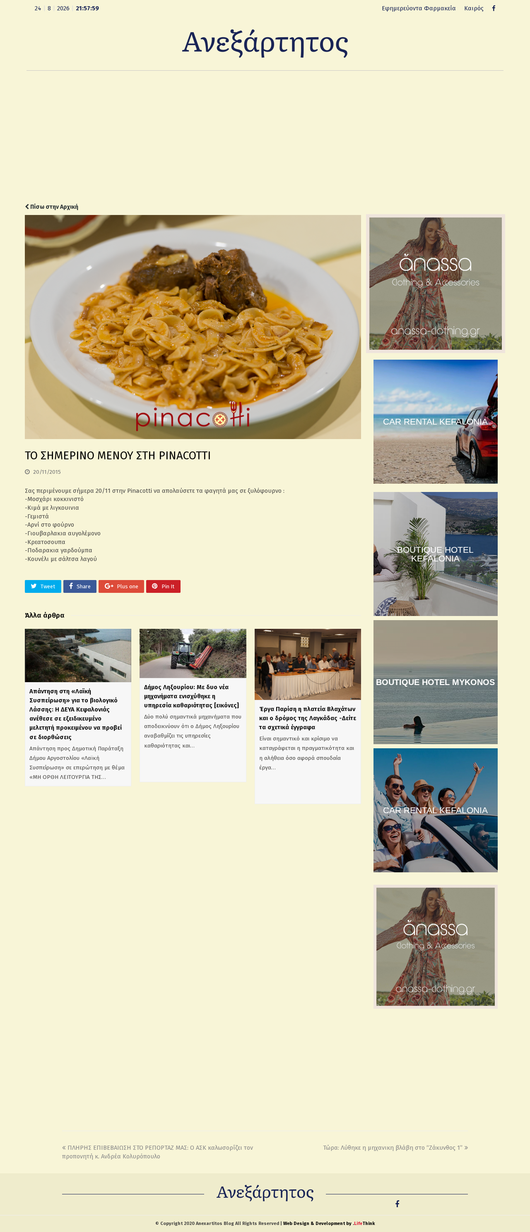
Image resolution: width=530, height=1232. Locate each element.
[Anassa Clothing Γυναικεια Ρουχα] (435, 351)
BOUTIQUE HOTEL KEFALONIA (435, 554)
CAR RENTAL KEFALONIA (435, 421)
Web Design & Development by (329, 1223)
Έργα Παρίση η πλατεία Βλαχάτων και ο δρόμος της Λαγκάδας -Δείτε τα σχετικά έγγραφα (307, 718)
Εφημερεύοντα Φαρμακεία (419, 8)
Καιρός (474, 8)
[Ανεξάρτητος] (265, 43)
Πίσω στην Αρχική (53, 206)
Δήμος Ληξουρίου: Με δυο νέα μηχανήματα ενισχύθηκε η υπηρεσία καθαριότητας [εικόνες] (191, 696)
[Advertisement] (265, 137)
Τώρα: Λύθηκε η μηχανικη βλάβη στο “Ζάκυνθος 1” (393, 1147)
